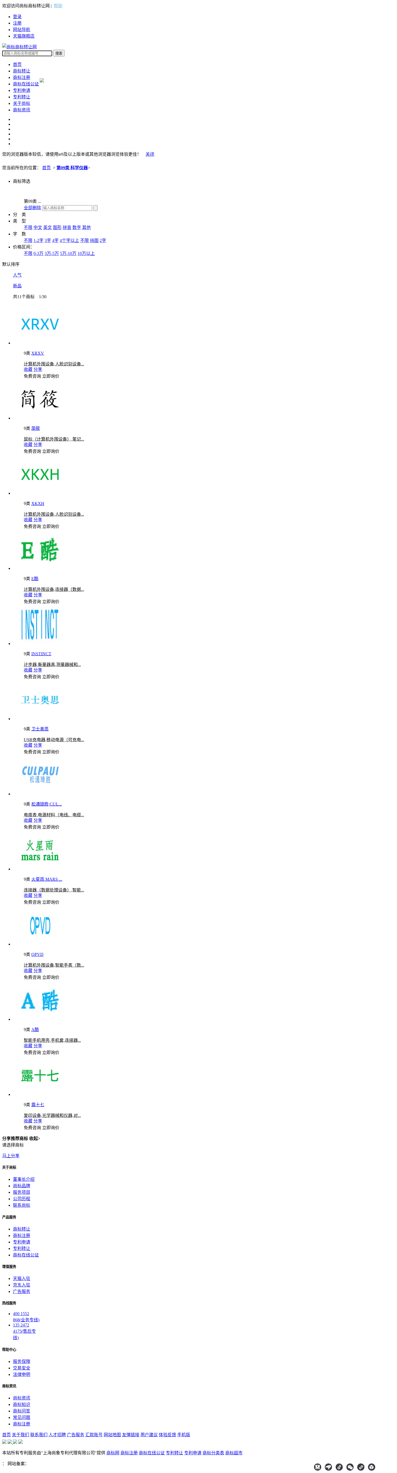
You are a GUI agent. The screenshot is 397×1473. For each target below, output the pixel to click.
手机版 (183, 1434)
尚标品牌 (21, 1185)
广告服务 (21, 1291)
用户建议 (149, 1434)
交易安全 (21, 1368)
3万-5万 (52, 253)
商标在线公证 (26, 84)
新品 (17, 286)
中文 (37, 227)
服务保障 (21, 1361)
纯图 (94, 240)
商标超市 (234, 1453)
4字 (55, 240)
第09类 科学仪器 (72, 167)
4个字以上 (69, 240)
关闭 (150, 154)
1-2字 (38, 240)
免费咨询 (32, 376)
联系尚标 (21, 1205)
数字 (76, 227)
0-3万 (38, 253)
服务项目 (21, 1192)
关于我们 (20, 1434)
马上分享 (10, 1155)
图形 (57, 227)
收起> (34, 1138)
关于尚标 (21, 103)
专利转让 (21, 97)
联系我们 (39, 1434)
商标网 (112, 1453)
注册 (17, 23)
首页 (17, 64)
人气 (17, 275)
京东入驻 (21, 1285)
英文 (47, 227)
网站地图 (112, 1434)
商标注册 (21, 77)
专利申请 (21, 90)
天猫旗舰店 (24, 36)
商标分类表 (213, 1453)
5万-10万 (68, 253)
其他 (86, 227)
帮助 (58, 6)
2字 (103, 240)
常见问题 (21, 1417)
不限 (28, 227)
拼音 (67, 227)
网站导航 (21, 29)
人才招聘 (57, 1434)
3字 (48, 240)
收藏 (28, 369)
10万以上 (86, 253)
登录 (17, 16)
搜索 (58, 53)
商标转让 (21, 71)
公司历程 (21, 1198)
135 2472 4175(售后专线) (24, 1331)
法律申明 (21, 1374)
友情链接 (130, 1434)
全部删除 (32, 207)
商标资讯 (21, 110)
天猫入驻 (21, 1278)
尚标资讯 (21, 1398)
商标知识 (21, 1404)
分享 (37, 369)
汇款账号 (94, 1434)
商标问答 (21, 1411)
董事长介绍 (24, 1179)
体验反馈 (167, 1434)
